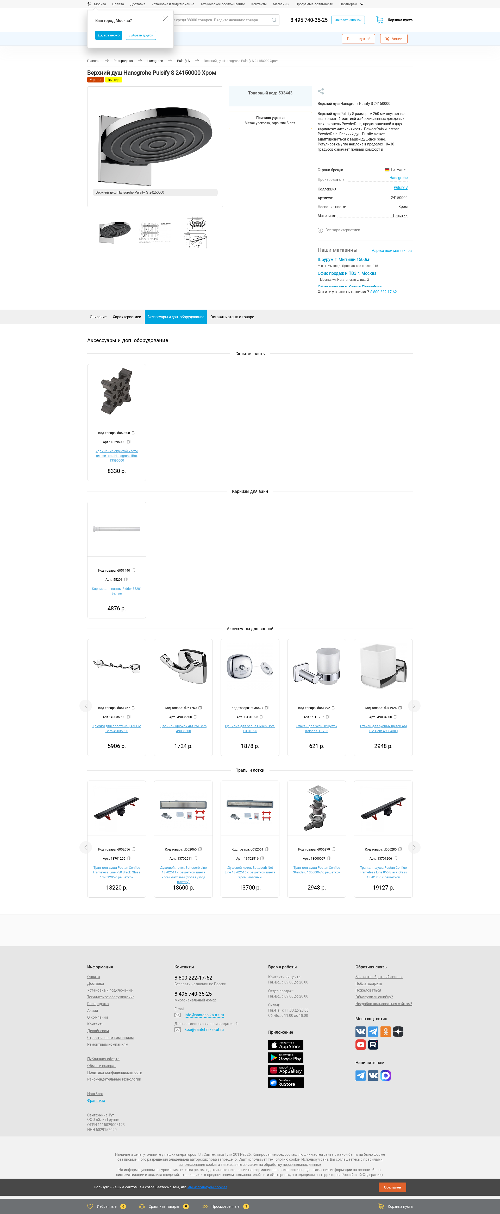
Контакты (259, 4)
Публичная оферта (103, 1059)
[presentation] (85, 706)
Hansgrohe (399, 178)
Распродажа (98, 1004)
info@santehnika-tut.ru (204, 1015)
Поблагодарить (368, 983)
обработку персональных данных (293, 1164)
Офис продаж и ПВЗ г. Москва (347, 273)
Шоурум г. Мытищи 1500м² (344, 259)
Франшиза (96, 1100)
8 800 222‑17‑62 (193, 978)
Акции (397, 39)
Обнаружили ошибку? (374, 997)
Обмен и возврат (101, 1066)
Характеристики (127, 317)
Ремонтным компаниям (107, 1044)
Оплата (118, 4)
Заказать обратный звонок (379, 977)
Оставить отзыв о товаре (232, 317)
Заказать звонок (348, 20)
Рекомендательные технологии (114, 1079)
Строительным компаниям (110, 1038)
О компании (97, 1017)
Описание (98, 317)
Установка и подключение (173, 4)
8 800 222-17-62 (383, 292)
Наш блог (95, 1094)
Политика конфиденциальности (114, 1072)
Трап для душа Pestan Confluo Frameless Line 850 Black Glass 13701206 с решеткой (383, 872)
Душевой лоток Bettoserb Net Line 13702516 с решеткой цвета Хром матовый (250, 872)
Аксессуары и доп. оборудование (175, 317)
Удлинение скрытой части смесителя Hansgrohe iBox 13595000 (117, 455)
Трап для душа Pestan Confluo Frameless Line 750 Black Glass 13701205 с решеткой (116, 872)
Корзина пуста (400, 20)
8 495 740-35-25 (309, 20)
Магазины (281, 4)
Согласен (392, 1187)
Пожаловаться (368, 990)
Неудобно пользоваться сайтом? (383, 1004)
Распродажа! (358, 39)
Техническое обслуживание (223, 4)
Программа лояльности (314, 4)
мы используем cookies (207, 1187)
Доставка (137, 4)
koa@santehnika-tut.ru (204, 1029)
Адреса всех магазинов (392, 250)
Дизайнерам (98, 1031)
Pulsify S (401, 187)
